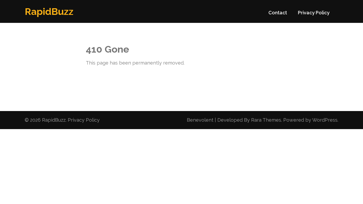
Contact (277, 12)
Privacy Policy (314, 12)
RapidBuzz (49, 11)
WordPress (324, 120)
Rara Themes (266, 120)
